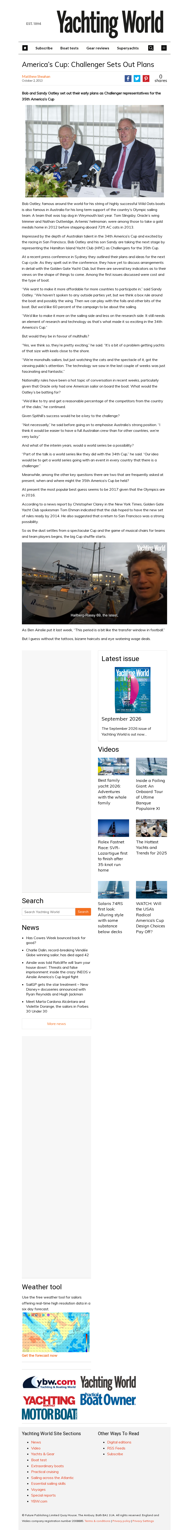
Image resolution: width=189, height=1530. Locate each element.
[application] (94, 583)
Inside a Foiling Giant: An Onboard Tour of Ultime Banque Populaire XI (150, 794)
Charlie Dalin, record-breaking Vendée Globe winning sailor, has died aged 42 (57, 952)
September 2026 (121, 718)
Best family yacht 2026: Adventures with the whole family (112, 791)
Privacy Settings (143, 1521)
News (30, 927)
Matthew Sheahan (36, 76)
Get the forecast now (39, 1355)
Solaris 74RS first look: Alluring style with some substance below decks (111, 917)
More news (56, 1023)
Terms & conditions (97, 1521)
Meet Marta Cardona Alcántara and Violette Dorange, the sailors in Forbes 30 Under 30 (57, 1006)
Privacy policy (121, 1521)
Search (83, 912)
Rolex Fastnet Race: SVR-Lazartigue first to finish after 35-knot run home (112, 855)
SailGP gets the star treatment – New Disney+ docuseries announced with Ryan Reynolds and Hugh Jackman (57, 989)
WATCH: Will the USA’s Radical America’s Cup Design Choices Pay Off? (150, 917)
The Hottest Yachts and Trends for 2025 (151, 847)
